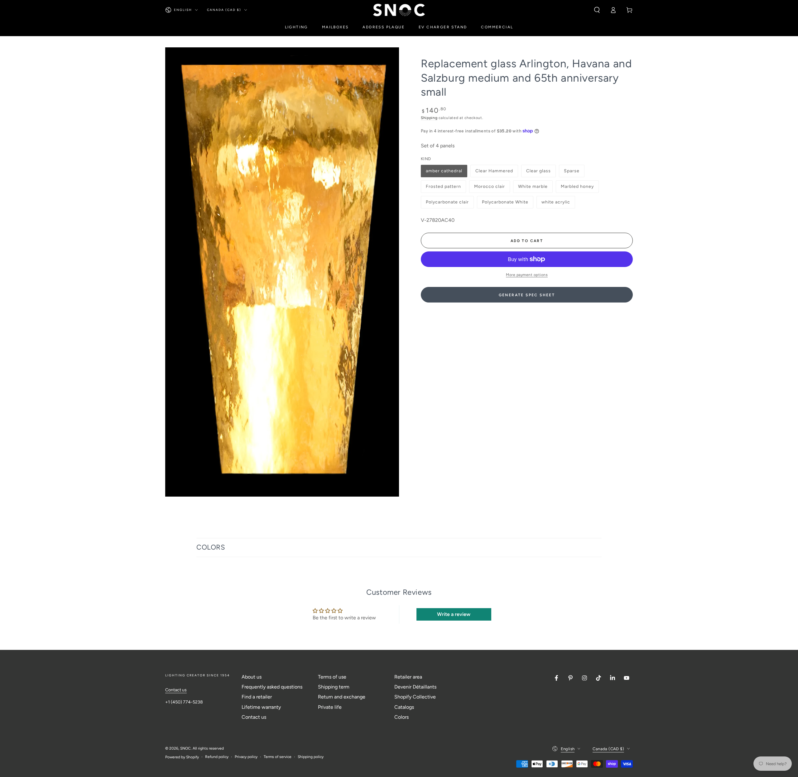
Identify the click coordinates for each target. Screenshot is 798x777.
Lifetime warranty (261, 707)
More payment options (527, 275)
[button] (597, 10)
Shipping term (333, 687)
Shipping (429, 118)
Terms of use (332, 677)
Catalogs (404, 707)
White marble (533, 188)
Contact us (176, 690)
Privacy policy (246, 757)
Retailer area (408, 677)
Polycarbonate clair (447, 203)
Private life (330, 707)
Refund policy (216, 757)
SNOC (185, 748)
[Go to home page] (399, 10)
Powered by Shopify (182, 757)
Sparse (574, 172)
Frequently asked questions (272, 687)
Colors (401, 717)
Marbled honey (577, 188)
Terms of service (277, 757)
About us (252, 677)
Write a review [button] (453, 614)
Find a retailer (257, 697)
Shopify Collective (415, 697)
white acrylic (555, 203)
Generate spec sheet (527, 295)
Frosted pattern (443, 188)
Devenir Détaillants (415, 687)
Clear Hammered (494, 172)
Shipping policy (311, 757)
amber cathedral (443, 172)
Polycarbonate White (505, 203)
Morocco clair (489, 188)
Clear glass (538, 172)
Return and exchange (341, 697)
